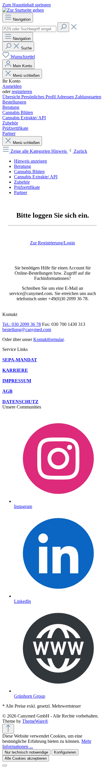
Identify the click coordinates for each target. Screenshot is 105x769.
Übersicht (11, 96)
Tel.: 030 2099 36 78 (21, 324)
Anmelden (12, 86)
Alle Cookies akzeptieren (26, 758)
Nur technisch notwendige (26, 752)
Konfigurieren (65, 752)
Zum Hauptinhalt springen (26, 4)
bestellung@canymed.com (26, 329)
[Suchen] (63, 27)
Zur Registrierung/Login (52, 242)
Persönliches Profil (39, 96)
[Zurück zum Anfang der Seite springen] (8, 729)
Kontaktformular (48, 339)
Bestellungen (14, 102)
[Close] (4, 765)
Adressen (66, 96)
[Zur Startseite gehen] (23, 10)
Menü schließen (26, 75)
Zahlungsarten (88, 96)
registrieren (22, 91)
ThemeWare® (35, 721)
